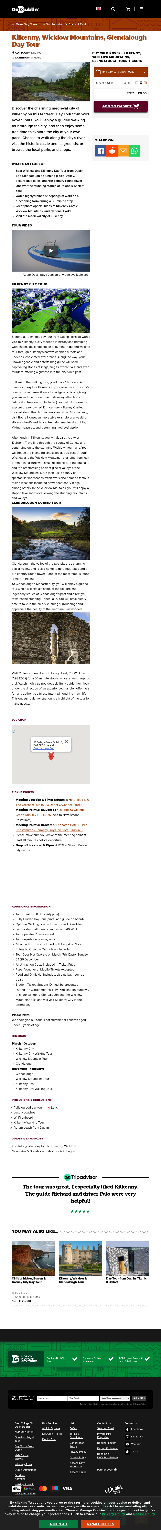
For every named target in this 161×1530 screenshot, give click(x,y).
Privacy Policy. (139, 1404)
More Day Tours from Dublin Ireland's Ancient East (51, 24)
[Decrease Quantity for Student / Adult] (136, 83)
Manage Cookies (100, 1524)
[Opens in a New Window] (112, 155)
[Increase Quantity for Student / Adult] (145, 83)
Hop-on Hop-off (24, 1431)
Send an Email (105, 1428)
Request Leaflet (106, 1443)
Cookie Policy (78, 1457)
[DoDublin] (25, 3)
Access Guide (78, 1472)
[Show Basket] (127, 9)
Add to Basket (117, 106)
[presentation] (33, 1274)
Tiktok (134, 1451)
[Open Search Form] (113, 9)
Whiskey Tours (23, 1464)
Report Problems (107, 1448)
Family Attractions (25, 1493)
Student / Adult (104, 83)
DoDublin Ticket (52, 1434)
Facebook (137, 1429)
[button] (142, 8)
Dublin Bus (49, 1439)
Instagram (137, 1436)
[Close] (66, 741)
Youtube (136, 1444)
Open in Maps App (43, 748)
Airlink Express (51, 1428)
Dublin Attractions (25, 1470)
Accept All (59, 1524)
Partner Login (105, 1469)
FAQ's (73, 1428)
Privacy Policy (78, 1452)
